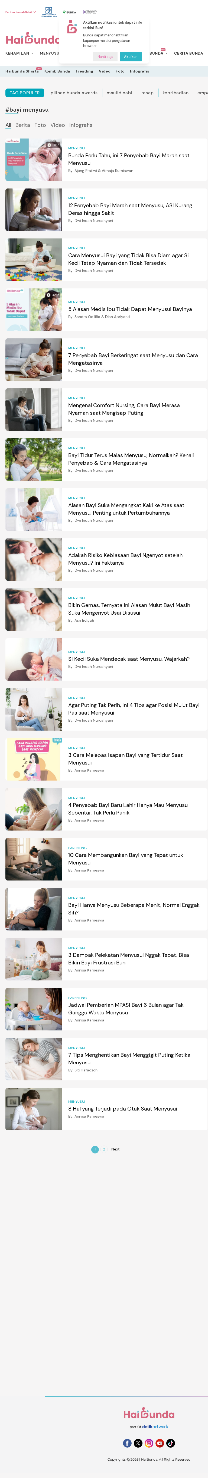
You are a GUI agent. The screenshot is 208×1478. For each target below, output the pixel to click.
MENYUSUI (50, 53)
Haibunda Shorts (22, 71)
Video (104, 71)
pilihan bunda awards (74, 93)
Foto (120, 71)
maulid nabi (119, 93)
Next (115, 1149)
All (8, 124)
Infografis (139, 71)
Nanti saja (105, 56)
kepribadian (176, 93)
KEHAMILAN (17, 53)
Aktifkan (130, 56)
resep (147, 93)
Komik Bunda (57, 71)
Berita (22, 124)
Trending (84, 71)
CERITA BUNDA (188, 53)
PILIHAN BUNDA (147, 53)
